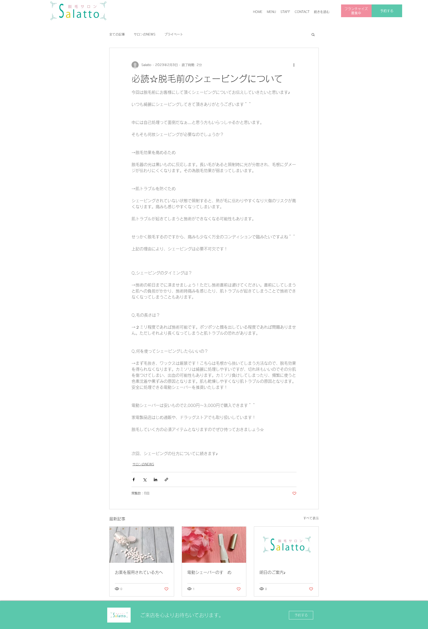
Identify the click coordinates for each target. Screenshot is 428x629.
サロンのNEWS (144, 34)
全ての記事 (117, 34)
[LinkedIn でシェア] (155, 479)
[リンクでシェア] (166, 479)
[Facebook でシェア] (134, 479)
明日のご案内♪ (272, 572)
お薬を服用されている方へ (139, 572)
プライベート (173, 34)
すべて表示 (311, 518)
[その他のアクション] (293, 65)
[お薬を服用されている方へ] (141, 545)
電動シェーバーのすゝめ (209, 572)
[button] (313, 34)
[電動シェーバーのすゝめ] (214, 545)
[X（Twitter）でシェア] (144, 479)
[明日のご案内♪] (286, 545)
